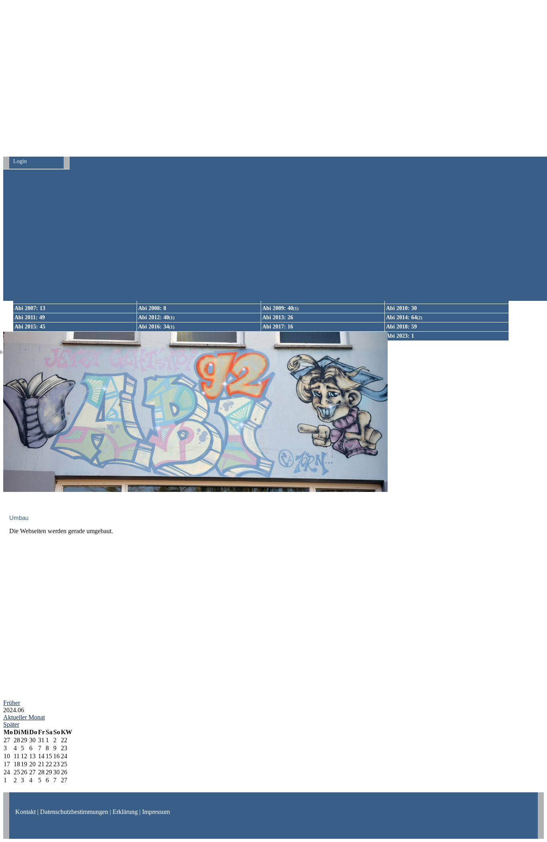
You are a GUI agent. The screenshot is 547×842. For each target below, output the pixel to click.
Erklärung (125, 811)
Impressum (156, 811)
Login (20, 161)
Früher (11, 702)
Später (11, 724)
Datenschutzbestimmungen (74, 811)
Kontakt (25, 811)
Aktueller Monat (24, 717)
